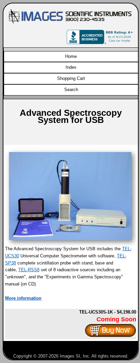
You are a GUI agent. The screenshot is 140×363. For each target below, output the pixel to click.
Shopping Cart (71, 78)
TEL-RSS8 (28, 269)
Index (71, 67)
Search (71, 89)
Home (71, 56)
